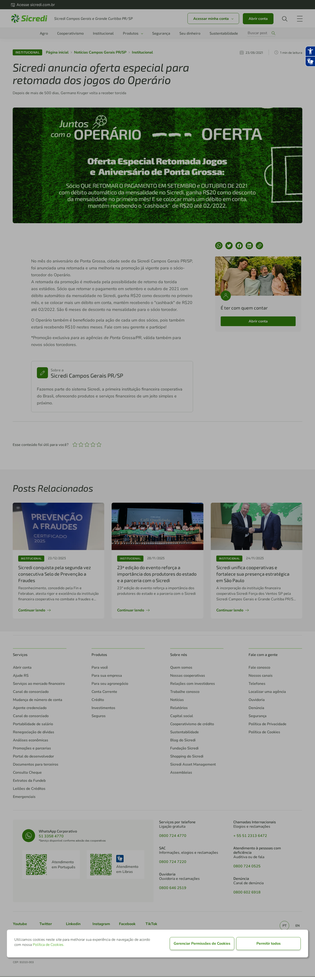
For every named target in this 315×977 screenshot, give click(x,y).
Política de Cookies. (48, 944)
